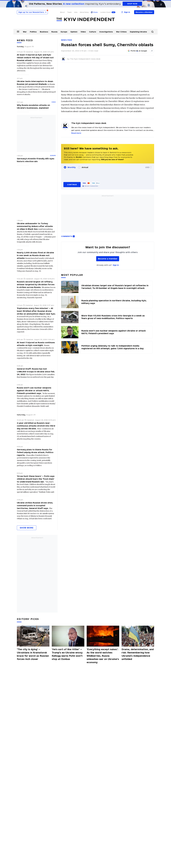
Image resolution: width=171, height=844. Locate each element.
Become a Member (144, 12)
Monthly (71, 167)
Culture (92, 32)
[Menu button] (18, 31)
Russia (54, 32)
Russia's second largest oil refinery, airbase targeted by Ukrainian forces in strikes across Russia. (35, 284)
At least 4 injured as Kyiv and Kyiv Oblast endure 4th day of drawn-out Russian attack (35, 57)
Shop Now (132, 4)
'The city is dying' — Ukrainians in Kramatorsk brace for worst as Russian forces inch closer (33, 654)
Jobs (75, 12)
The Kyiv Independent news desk (85, 59)
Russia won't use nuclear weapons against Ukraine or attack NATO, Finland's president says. (34, 390)
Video (83, 32)
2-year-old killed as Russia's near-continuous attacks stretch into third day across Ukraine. (36, 426)
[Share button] (151, 50)
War (25, 32)
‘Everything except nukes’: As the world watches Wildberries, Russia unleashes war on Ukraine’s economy (103, 656)
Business (44, 32)
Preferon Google (139, 51)
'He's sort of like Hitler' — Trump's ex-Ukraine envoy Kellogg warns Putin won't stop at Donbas (67, 654)
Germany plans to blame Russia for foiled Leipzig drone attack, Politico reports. (35, 452)
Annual (85, 167)
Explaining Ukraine (138, 32)
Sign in (116, 265)
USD (147, 167)
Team (69, 12)
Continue (72, 185)
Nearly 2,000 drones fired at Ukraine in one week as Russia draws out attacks (35, 255)
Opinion (73, 32)
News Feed (66, 40)
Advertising (84, 12)
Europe (64, 32)
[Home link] (85, 19)
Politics (33, 32)
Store (95, 12)
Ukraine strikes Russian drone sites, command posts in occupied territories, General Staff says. (35, 505)
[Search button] (152, 32)
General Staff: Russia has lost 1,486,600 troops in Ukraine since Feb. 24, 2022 (36, 371)
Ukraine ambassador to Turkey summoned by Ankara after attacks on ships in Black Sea (35, 226)
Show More (26, 528)
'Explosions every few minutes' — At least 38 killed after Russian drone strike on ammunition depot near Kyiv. (36, 311)
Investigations (106, 32)
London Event (105, 12)
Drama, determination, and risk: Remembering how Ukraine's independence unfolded (138, 654)
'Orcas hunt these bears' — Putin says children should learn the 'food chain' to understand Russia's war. (35, 479)
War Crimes (121, 32)
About (62, 12)
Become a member (107, 259)
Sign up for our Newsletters (32, 12)
